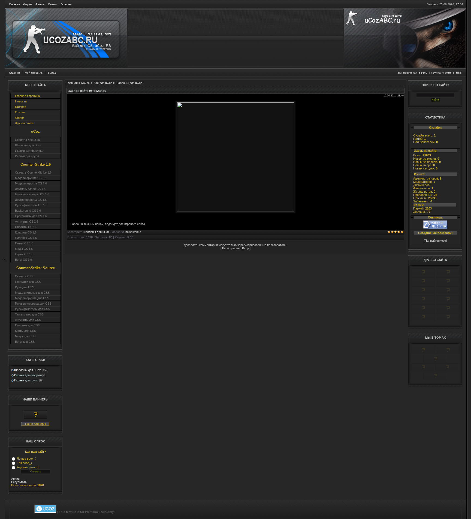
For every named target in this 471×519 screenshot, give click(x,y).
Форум (27, 4)
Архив (15, 478)
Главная (14, 4)
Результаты (19, 482)
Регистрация (231, 248)
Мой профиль (34, 72)
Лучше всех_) (26, 458)
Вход (245, 248)
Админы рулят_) (28, 467)
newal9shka (133, 231)
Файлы (39, 4)
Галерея (66, 4)
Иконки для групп (26, 380)
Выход (52, 72)
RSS (459, 72)
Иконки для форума (28, 375)
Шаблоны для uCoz (27, 370)
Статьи (52, 4)
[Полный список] (435, 240)
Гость (423, 72)
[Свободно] (423, 284)
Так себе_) (24, 463)
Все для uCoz (102, 82)
